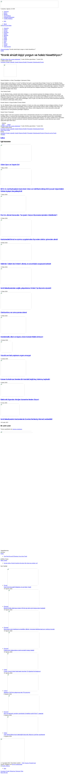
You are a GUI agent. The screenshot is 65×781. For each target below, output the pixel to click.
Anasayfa (6, 11)
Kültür (5, 39)
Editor (6, 59)
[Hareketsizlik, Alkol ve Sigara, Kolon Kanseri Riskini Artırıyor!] (13, 333)
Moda (5, 36)
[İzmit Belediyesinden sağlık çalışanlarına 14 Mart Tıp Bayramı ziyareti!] (16, 284)
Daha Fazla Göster (5, 130)
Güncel (5, 29)
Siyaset (5, 31)
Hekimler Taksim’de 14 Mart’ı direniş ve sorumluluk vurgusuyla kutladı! (26, 264)
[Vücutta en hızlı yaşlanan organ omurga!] (6, 352)
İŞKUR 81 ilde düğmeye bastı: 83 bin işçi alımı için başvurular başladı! (24, 608)
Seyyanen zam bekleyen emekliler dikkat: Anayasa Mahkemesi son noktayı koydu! (29, 629)
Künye (5, 13)
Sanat (5, 41)
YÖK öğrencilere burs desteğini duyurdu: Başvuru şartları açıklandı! (24, 735)
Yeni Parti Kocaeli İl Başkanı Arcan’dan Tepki (15, 556)
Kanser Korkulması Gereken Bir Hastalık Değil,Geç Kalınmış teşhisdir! (25, 379)
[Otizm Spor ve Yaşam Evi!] (16, 161)
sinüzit (9, 124)
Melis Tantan (4, 560)
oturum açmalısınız (17, 429)
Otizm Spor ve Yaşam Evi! (10, 165)
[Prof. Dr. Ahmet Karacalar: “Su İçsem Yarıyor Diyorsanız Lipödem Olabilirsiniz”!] (13, 211)
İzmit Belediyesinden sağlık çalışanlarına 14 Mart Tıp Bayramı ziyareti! (26, 288)
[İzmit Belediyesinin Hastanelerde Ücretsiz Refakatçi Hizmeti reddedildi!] (10, 415)
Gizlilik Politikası (8, 18)
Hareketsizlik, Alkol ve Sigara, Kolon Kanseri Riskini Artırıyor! (22, 337)
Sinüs (3, 124)
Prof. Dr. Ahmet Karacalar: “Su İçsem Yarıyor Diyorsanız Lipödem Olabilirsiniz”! (29, 215)
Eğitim (5, 34)
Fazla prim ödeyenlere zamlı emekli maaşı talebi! (19, 650)
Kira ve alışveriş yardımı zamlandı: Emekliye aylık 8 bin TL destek (23, 713)
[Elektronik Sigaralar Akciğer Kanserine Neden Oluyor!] (12, 396)
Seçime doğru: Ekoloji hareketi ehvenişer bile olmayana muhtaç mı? (21, 563)
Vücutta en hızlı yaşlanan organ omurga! (16, 355)
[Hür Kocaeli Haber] (6, 25)
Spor (5, 42)
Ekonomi (6, 32)
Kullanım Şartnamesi (9, 17)
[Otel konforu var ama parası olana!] (16, 309)
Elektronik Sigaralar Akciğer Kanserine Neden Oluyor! (20, 399)
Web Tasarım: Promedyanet (29, 763)
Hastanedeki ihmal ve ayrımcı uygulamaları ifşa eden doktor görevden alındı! (29, 239)
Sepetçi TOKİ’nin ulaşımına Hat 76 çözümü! (17, 692)
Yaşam (5, 45)
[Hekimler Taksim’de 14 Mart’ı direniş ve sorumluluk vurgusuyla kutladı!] (16, 260)
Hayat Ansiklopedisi (17, 764)
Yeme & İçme (7, 46)
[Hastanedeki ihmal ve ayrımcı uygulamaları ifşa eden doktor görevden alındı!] (16, 236)
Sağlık (5, 38)
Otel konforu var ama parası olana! (14, 312)
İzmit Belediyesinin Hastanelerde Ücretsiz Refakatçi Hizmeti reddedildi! (26, 419)
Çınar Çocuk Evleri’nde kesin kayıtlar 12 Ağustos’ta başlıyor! (22, 671)
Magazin (6, 35)
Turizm (5, 43)
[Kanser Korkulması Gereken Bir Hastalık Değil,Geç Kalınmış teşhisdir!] (13, 376)
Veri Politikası (7, 15)
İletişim (5, 14)
